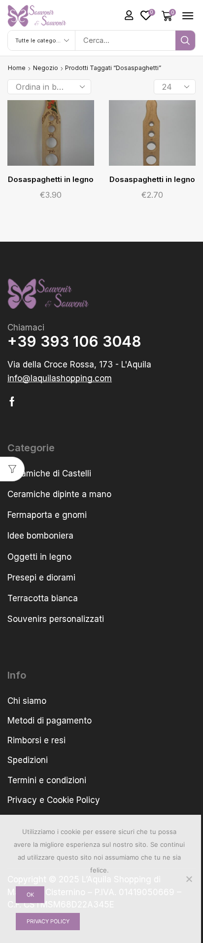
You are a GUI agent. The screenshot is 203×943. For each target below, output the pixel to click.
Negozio (45, 68)
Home (17, 68)
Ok (30, 894)
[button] (129, 15)
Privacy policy (48, 921)
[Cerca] (185, 40)
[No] (189, 879)
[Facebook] (12, 401)
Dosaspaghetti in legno (51, 179)
